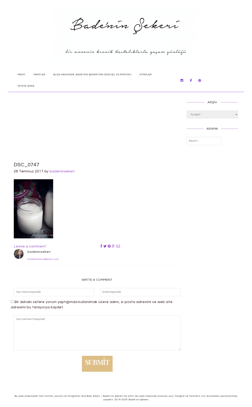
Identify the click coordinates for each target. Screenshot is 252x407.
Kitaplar (146, 74)
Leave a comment (30, 246)
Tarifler (39, 74)
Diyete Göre (26, 86)
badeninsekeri (62, 171)
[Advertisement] (97, 131)
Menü (21, 74)
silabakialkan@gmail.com (43, 259)
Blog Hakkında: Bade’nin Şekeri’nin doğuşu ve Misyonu (92, 74)
